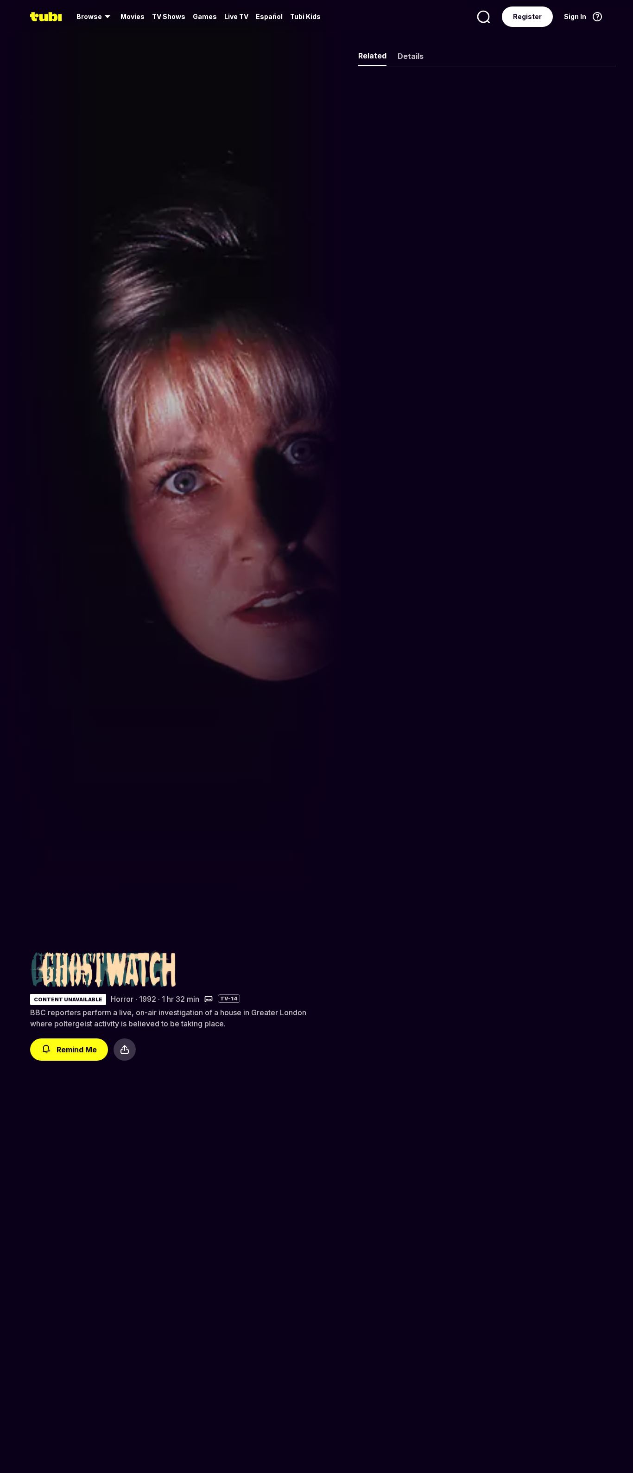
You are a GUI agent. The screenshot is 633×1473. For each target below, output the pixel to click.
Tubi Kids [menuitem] (305, 16)
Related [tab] (372, 55)
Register (527, 16)
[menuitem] (94, 16)
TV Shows (168, 16)
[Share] (125, 1049)
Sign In (575, 16)
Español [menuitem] (269, 16)
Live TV (236, 16)
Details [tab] (411, 56)
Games (205, 16)
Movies (132, 16)
